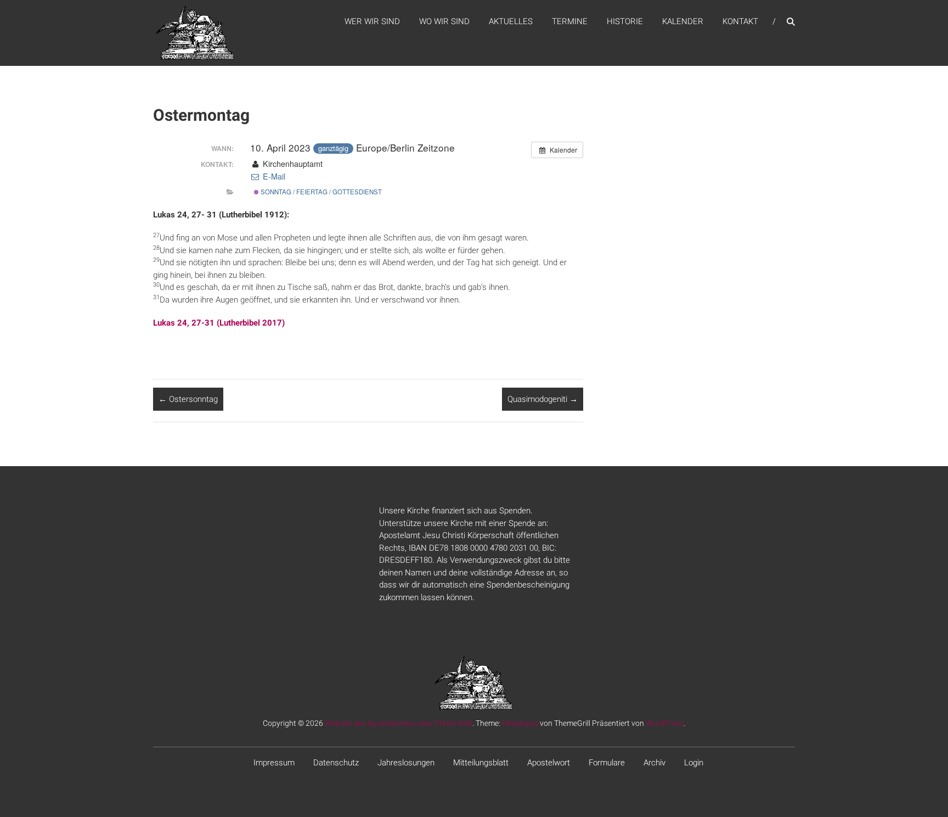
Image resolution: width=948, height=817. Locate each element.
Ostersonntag (188, 399)
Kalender (682, 21)
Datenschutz (336, 763)
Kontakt (740, 21)
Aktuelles (511, 21)
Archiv (654, 763)
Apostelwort (548, 763)
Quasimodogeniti (542, 399)
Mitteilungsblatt (481, 763)
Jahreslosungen (406, 763)
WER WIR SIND (372, 21)
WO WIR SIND (444, 21)
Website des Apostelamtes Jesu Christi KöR (398, 723)
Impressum (274, 763)
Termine (570, 21)
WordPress (665, 723)
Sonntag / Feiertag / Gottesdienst (320, 191)
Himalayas (520, 723)
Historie (625, 21)
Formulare (607, 763)
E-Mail (273, 176)
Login (693, 763)
